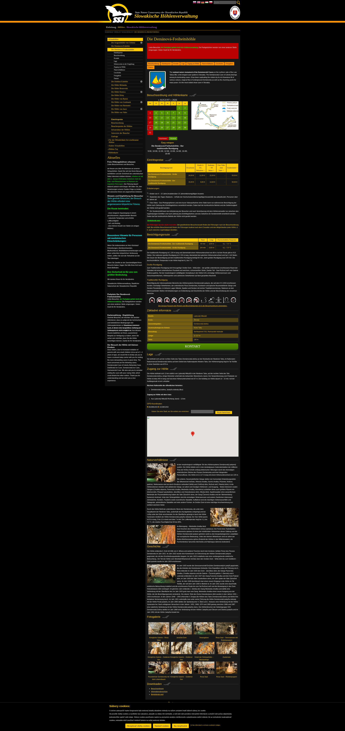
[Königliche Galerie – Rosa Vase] (159, 629)
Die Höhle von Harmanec (121, 105)
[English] (199, 3)
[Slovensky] (195, 3)
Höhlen (121, 27)
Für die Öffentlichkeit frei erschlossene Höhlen (124, 141)
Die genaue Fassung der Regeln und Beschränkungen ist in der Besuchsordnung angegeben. (192, 306)
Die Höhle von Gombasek (121, 102)
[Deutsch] (203, 3)
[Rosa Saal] (204, 668)
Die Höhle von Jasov (119, 109)
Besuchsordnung (153, 64)
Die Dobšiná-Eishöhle (119, 81)
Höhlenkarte (113, 153)
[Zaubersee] (226, 649)
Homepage (109, 32)
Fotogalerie (229, 64)
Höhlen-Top (113, 149)
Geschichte (219, 64)
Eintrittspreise (166, 64)
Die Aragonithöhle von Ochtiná (123, 43)
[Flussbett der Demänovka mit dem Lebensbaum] (159, 668)
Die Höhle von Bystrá (119, 99)
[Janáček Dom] (181, 629)
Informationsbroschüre (159, 692)
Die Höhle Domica (118, 92)
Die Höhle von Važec (119, 112)
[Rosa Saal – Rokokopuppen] (226, 668)
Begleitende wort (157, 694)
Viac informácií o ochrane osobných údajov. (206, 725)
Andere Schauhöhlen (117, 146)
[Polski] (211, 3)
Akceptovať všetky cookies (138, 726)
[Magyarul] (207, 3)
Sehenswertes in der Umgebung (124, 64)
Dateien (150, 67)
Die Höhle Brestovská (119, 88)
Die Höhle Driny (117, 95)
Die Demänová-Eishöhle (120, 46)
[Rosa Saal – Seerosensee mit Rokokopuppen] (226, 629)
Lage (183, 64)
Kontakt (176, 64)
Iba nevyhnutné (180, 726)
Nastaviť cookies (162, 726)
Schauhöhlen (127, 32)
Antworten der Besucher (120, 133)
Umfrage (114, 136)
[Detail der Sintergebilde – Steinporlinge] (204, 649)
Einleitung (111, 27)
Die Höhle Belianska (119, 85)
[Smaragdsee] (204, 629)
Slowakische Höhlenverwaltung (142, 27)
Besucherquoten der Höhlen (121, 126)
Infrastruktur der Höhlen (120, 130)
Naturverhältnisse (207, 64)
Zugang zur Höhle (193, 64)
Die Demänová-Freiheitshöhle (146, 32)
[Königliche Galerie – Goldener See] (159, 649)
